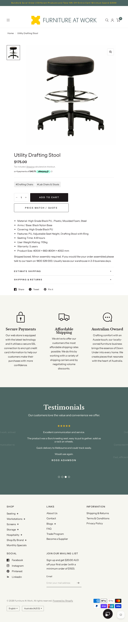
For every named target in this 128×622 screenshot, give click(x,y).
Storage (11, 529)
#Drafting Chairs (24, 184)
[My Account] (112, 20)
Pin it (50, 289)
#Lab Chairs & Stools (48, 184)
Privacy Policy (94, 523)
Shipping (30, 166)
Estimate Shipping (27, 271)
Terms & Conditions (97, 518)
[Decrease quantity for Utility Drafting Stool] (16, 197)
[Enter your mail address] (78, 582)
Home (11, 33)
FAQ (49, 528)
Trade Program (55, 533)
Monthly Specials (16, 545)
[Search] (107, 20)
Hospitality (13, 534)
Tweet (36, 289)
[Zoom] (110, 52)
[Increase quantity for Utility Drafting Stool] (25, 197)
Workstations (14, 518)
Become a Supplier (57, 538)
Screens (11, 524)
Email (49, 576)
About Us (51, 513)
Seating (11, 513)
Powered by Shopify (63, 600)
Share (21, 289)
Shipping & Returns (28, 279)
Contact (51, 518)
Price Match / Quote (41, 207)
